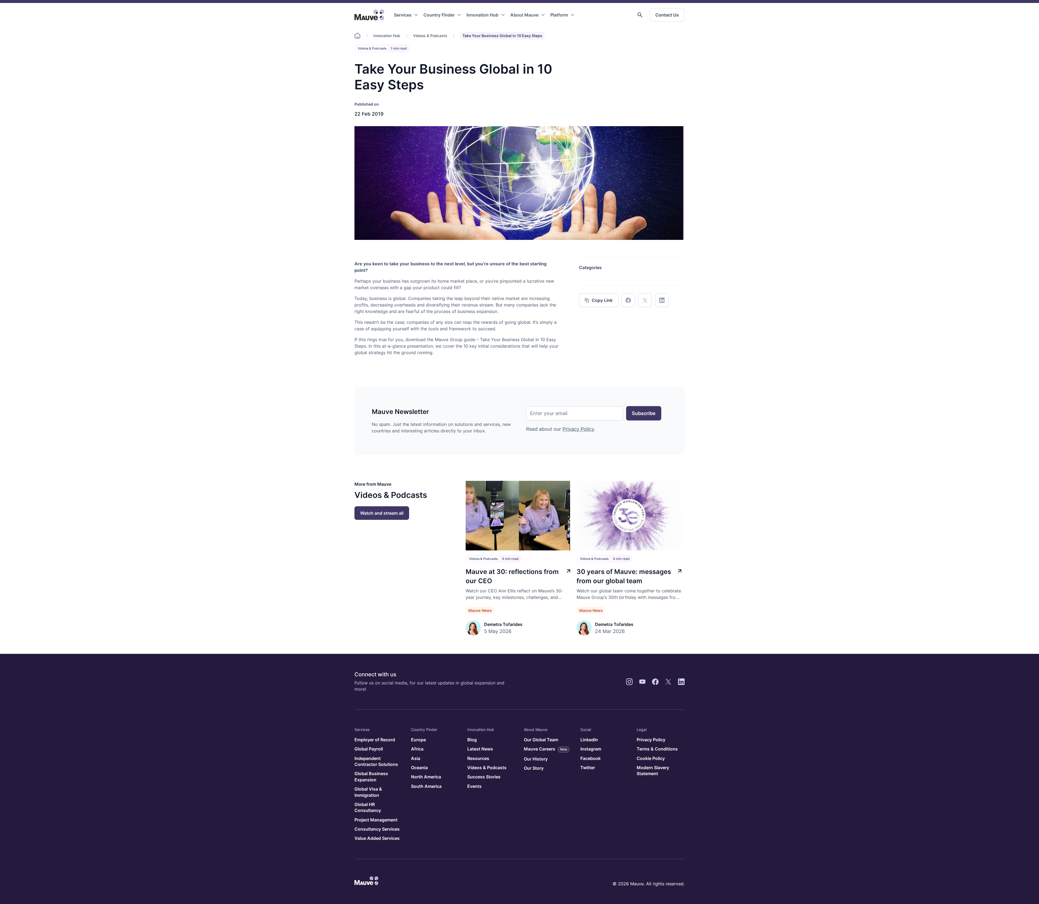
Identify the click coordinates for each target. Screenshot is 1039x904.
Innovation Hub (482, 15)
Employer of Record (374, 739)
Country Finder (439, 15)
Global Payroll (368, 749)
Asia (415, 758)
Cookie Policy (651, 758)
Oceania (419, 767)
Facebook (590, 758)
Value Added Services (377, 838)
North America (426, 776)
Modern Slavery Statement (653, 770)
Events (474, 786)
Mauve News (480, 610)
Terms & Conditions (657, 749)
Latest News (480, 749)
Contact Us (667, 15)
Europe (418, 739)
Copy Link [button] (602, 300)
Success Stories (484, 776)
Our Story (534, 768)
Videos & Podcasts (430, 35)
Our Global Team (541, 739)
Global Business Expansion (371, 776)
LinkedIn (589, 739)
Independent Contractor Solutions (376, 761)
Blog (472, 739)
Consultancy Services (377, 829)
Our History (536, 759)
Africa (417, 749)
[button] (639, 14)
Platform (559, 15)
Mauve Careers (545, 749)
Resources (478, 758)
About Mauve (524, 15)
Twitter (587, 767)
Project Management (375, 820)
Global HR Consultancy (367, 807)
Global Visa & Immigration (368, 792)
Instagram (590, 749)
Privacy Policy (578, 429)
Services (403, 15)
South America (426, 786)
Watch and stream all (381, 513)
